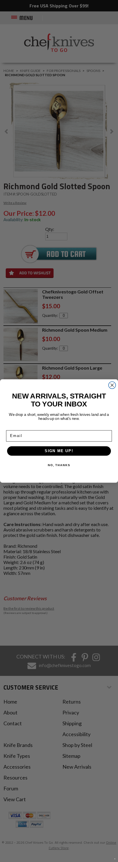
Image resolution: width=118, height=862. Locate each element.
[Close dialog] (112, 385)
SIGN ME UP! (59, 451)
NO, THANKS (59, 465)
